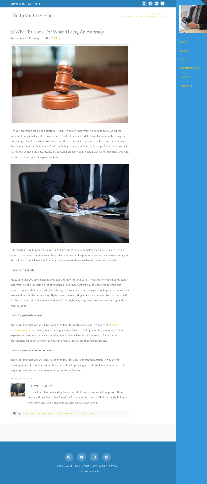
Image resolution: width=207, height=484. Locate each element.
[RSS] (162, 3)
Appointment (89, 466)
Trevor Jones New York (67, 413)
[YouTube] (156, 3)
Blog (57, 38)
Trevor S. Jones (86, 413)
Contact (114, 466)
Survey (103, 466)
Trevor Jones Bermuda (44, 413)
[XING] (150, 3)
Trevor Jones (27, 413)
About (68, 466)
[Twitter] (144, 3)
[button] (204, 3)
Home (60, 466)
